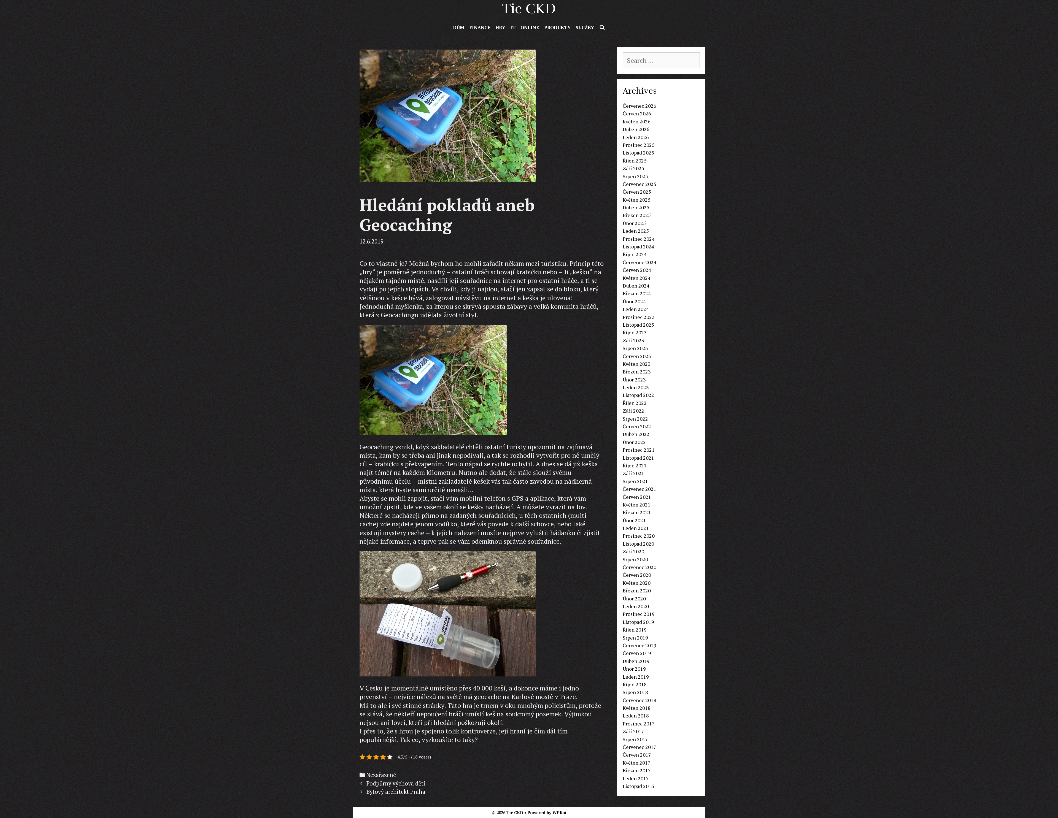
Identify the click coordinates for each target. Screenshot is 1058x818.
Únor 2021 (634, 520)
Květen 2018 (637, 708)
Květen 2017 (637, 762)
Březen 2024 (637, 293)
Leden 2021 (636, 528)
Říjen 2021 (635, 465)
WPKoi (559, 812)
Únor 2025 (634, 223)
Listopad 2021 (638, 457)
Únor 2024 (634, 301)
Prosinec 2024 (639, 238)
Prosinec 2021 (639, 449)
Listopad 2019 (638, 622)
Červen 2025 (637, 191)
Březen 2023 (637, 371)
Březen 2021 (637, 512)
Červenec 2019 (639, 645)
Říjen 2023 (635, 332)
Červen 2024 (637, 270)
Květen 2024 (637, 278)
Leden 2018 (636, 715)
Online (529, 27)
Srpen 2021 (635, 481)
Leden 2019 (636, 676)
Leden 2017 (636, 778)
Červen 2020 (637, 574)
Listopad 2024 (638, 246)
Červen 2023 (637, 356)
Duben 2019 (636, 661)
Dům (458, 27)
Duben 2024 (636, 285)
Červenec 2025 (639, 184)
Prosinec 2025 (639, 145)
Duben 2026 (636, 129)
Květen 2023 (637, 364)
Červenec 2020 (639, 567)
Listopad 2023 (638, 324)
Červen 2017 (637, 754)
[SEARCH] (602, 27)
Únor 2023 (634, 379)
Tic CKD (529, 8)
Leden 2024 (636, 309)
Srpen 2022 (635, 418)
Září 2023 (633, 340)
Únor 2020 (634, 598)
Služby (585, 27)
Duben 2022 (636, 434)
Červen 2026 (637, 113)
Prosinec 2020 (639, 535)
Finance (479, 27)
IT (512, 27)
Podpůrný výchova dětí (395, 783)
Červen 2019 (637, 653)
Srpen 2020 (635, 559)
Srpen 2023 (635, 348)
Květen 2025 (637, 199)
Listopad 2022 (638, 395)
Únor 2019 (634, 668)
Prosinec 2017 (639, 723)
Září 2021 (633, 473)
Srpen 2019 (635, 637)
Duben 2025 (636, 207)
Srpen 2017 (635, 739)
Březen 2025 (637, 215)
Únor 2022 (634, 442)
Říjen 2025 (635, 160)
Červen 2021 (637, 497)
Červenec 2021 (639, 489)
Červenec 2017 (639, 747)
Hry (500, 27)
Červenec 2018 (639, 700)
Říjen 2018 (635, 684)
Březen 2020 (637, 590)
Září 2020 (633, 551)
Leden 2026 (636, 137)
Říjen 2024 (635, 254)
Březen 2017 (637, 770)
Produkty (557, 27)
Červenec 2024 (639, 262)
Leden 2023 (636, 387)
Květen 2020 (637, 582)
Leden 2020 (636, 606)
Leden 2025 (636, 230)
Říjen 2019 (635, 629)
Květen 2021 (637, 504)
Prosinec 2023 (639, 317)
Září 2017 (633, 731)
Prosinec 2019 (639, 614)
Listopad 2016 (638, 786)
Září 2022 (633, 410)
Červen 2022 (637, 426)
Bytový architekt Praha (395, 791)
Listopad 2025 (638, 152)
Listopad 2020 (638, 543)
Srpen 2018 (635, 692)
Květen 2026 (637, 121)
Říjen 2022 (635, 403)
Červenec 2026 (639, 105)
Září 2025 (633, 168)
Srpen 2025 (635, 176)
